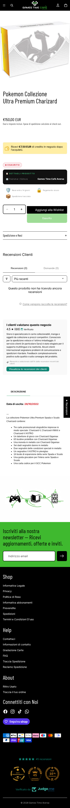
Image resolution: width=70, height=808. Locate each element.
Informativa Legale (14, 585)
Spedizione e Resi (12, 235)
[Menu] (4, 5)
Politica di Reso (12, 596)
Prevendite (9, 608)
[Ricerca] (12, 5)
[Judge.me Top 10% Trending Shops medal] (52, 774)
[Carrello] (66, 5)
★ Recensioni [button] (66, 407)
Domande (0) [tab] (51, 268)
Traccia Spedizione (14, 661)
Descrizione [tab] (18, 391)
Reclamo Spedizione (15, 666)
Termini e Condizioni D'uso (18, 619)
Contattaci (9, 638)
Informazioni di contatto (17, 644)
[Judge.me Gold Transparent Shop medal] (18, 774)
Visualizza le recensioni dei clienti (28, 369)
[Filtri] (6, 278)
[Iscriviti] (62, 556)
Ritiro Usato (9, 686)
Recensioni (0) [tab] (19, 268)
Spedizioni (9, 613)
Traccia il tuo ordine (14, 692)
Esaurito (47, 218)
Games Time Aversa (39, 802)
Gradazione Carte (13, 650)
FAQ (5, 655)
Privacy (7, 591)
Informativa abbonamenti (17, 602)
